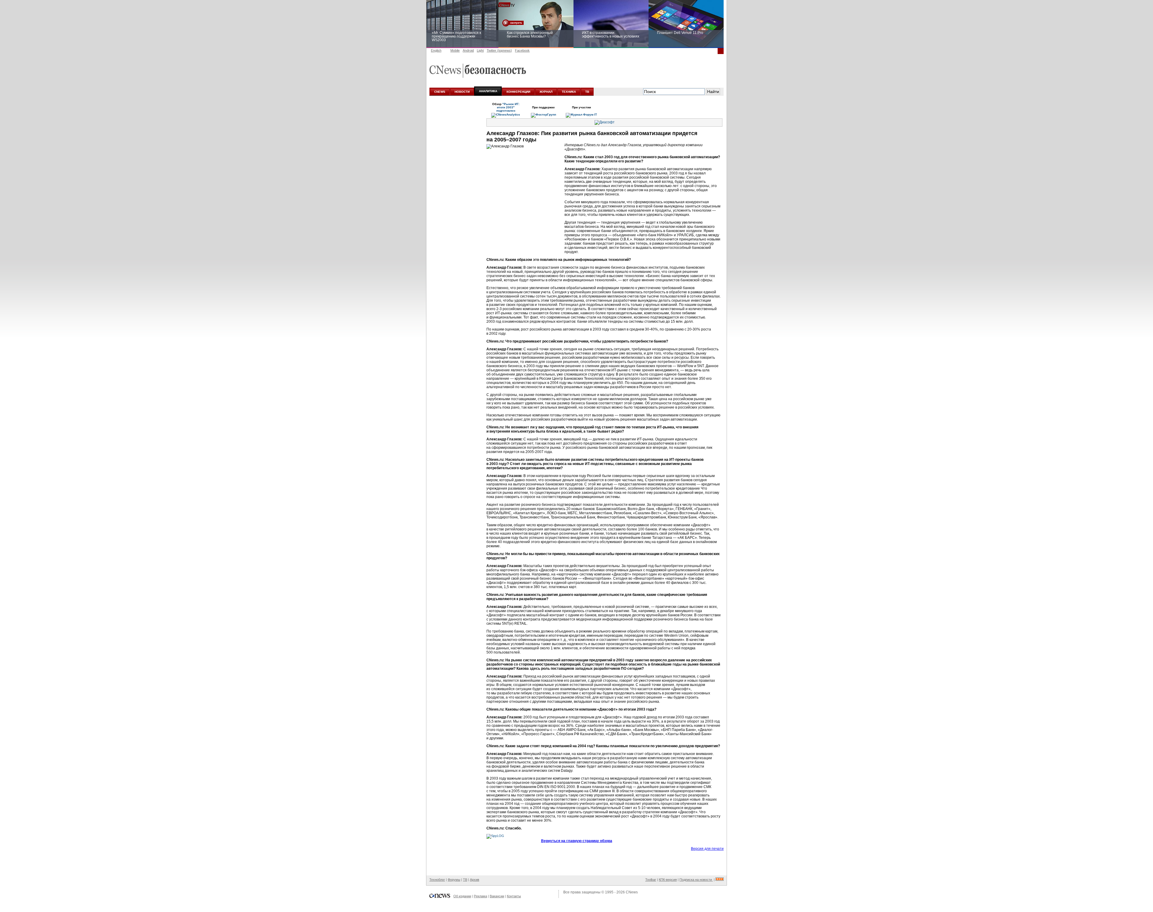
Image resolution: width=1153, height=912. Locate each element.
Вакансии (497, 896)
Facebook (522, 50)
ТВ (587, 91)
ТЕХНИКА (569, 91)
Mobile (455, 50)
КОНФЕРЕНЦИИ (518, 91)
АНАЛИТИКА (488, 91)
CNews (632, 892)
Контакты (514, 896)
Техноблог (437, 879)
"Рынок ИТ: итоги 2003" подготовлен (507, 107)
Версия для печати (707, 849)
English (436, 50)
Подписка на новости (696, 879)
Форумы (454, 879)
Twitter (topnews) (499, 50)
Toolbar (650, 879)
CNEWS (439, 91)
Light (480, 50)
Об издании (462, 896)
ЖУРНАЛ (546, 91)
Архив (474, 879)
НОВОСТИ (462, 91)
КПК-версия (668, 879)
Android (468, 50)
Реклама (480, 896)
